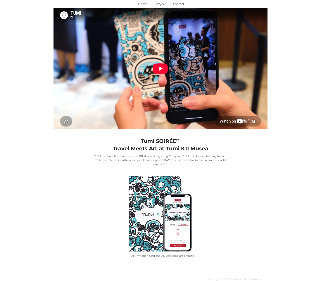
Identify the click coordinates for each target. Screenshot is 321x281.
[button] (40, 79)
